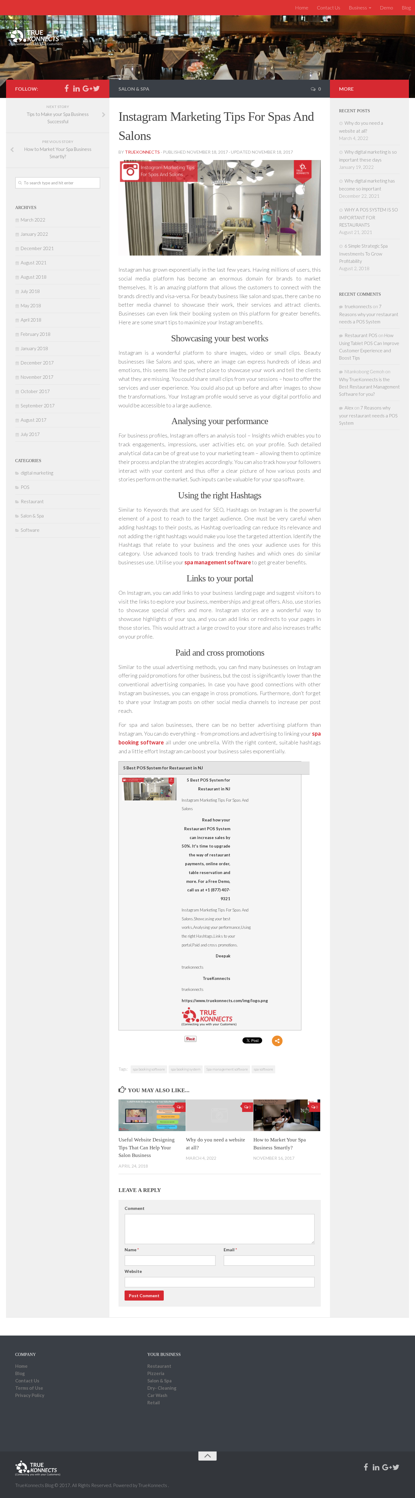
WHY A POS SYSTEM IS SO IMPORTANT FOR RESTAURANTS (368, 217)
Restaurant (32, 501)
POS (25, 487)
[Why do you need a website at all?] (219, 1115)
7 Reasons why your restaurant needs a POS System (368, 314)
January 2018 (34, 348)
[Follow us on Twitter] (96, 88)
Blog (406, 7)
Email (230, 1249)
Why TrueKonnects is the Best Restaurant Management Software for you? (369, 387)
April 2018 (31, 319)
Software (30, 530)
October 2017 (35, 391)
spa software (263, 1069)
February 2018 (35, 334)
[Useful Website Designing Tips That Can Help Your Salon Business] (152, 1115)
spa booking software (149, 1069)
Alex (349, 407)
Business (358, 7)
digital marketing (37, 473)
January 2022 (34, 234)
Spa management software (227, 1069)
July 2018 (30, 291)
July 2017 (30, 434)
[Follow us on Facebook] (66, 88)
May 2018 (31, 305)
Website (133, 1271)
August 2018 (33, 277)
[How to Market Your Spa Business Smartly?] (287, 1115)
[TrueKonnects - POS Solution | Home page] (36, 36)
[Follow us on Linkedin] (76, 88)
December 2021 (37, 248)
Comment (135, 1208)
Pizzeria (155, 1373)
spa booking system (186, 1069)
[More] (277, 1041)
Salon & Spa (133, 89)
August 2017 (33, 420)
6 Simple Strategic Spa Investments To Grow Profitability (363, 253)
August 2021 (33, 262)
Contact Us (328, 7)
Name (132, 1249)
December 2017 (37, 362)
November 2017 (37, 377)
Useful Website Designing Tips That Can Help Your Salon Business (146, 1147)
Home (301, 7)
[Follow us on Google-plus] (86, 88)
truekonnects (142, 152)
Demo (386, 7)
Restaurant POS (361, 335)
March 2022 (33, 219)
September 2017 (38, 405)
